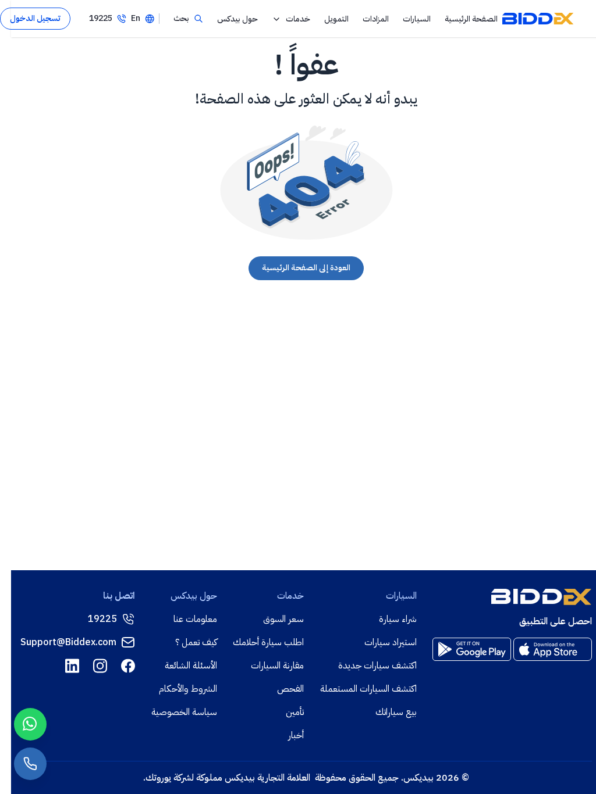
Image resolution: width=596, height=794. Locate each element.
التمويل (336, 19)
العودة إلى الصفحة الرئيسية (306, 268)
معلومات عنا (195, 619)
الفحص (290, 689)
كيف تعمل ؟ (196, 642)
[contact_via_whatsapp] (30, 724)
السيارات (417, 19)
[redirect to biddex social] (128, 666)
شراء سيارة (398, 619)
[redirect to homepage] (537, 18)
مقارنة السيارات (277, 666)
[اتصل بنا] (30, 763)
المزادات (376, 19)
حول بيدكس (237, 19)
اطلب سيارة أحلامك (268, 642)
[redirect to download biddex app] (552, 649)
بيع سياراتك (396, 712)
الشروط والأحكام (188, 689)
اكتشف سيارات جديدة (377, 666)
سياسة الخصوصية (184, 712)
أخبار (296, 735)
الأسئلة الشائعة (191, 666)
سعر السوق (283, 619)
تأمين (295, 712)
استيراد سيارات (390, 642)
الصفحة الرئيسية (471, 19)
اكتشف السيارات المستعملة (368, 689)
